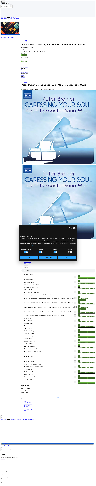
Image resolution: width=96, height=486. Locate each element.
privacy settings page (28, 244)
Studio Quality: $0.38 (82, 283)
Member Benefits (28, 405)
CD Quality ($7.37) (41, 51)
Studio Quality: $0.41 (82, 357)
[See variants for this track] (79, 276)
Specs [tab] (26, 267)
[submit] (10, 449)
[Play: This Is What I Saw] (75, 346)
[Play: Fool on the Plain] (75, 372)
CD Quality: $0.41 (91, 312)
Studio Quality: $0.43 (82, 372)
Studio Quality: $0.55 (82, 367)
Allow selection (48, 257)
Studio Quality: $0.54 (82, 293)
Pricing (25, 410)
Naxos (25, 41)
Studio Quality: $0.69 (82, 347)
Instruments (11, 37)
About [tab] (67, 232)
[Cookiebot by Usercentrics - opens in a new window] (70, 228)
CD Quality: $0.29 (91, 278)
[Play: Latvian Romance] (75, 326)
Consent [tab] (28, 232)
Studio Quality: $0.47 (82, 288)
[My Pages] (3, 14)
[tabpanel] (58, 326)
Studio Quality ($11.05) (30, 51)
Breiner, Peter (24, 67)
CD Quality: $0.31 (91, 288)
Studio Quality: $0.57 (83, 298)
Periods (6, 37)
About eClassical (28, 404)
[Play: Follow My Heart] (75, 362)
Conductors (16, 18)
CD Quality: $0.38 (82, 299)
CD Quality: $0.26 (91, 321)
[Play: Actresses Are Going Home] (75, 292)
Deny (29, 257)
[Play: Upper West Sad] (75, 321)
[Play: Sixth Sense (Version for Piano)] (75, 351)
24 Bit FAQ (26, 406)
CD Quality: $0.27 (91, 357)
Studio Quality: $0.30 (82, 316)
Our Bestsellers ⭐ (5, 20)
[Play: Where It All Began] (75, 331)
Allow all (67, 257)
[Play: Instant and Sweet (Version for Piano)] (75, 367)
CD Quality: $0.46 (91, 347)
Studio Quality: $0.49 (82, 352)
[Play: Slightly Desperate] (75, 341)
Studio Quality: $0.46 (82, 383)
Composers (3, 17)
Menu (3, 1)
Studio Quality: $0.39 (82, 321)
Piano (22, 69)
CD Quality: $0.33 (91, 352)
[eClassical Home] (11, 3)
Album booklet (27, 262)
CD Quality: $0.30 (91, 337)
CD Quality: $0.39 (91, 303)
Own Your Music (28, 402)
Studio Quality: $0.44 (82, 278)
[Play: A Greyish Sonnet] (75, 282)
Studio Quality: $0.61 (82, 312)
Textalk (44, 412)
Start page (26, 401)
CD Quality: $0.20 (91, 316)
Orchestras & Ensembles (6, 18)
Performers (13, 17)
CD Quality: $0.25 (91, 283)
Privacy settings (28, 409)
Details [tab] (48, 232)
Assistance (26, 408)
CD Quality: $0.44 (82, 309)
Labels (8, 17)
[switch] (41, 252)
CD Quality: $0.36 (91, 293)
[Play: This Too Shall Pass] (75, 382)
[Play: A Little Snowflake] (75, 277)
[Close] (1, 415)
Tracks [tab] (26, 265)
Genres (2, 37)
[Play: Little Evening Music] (75, 336)
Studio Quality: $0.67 (83, 307)
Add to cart (24, 55)
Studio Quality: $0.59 (82, 303)
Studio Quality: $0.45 (82, 337)
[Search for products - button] (11, 6)
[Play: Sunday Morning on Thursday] (75, 287)
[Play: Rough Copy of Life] (75, 377)
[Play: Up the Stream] (75, 356)
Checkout (3, 459)
